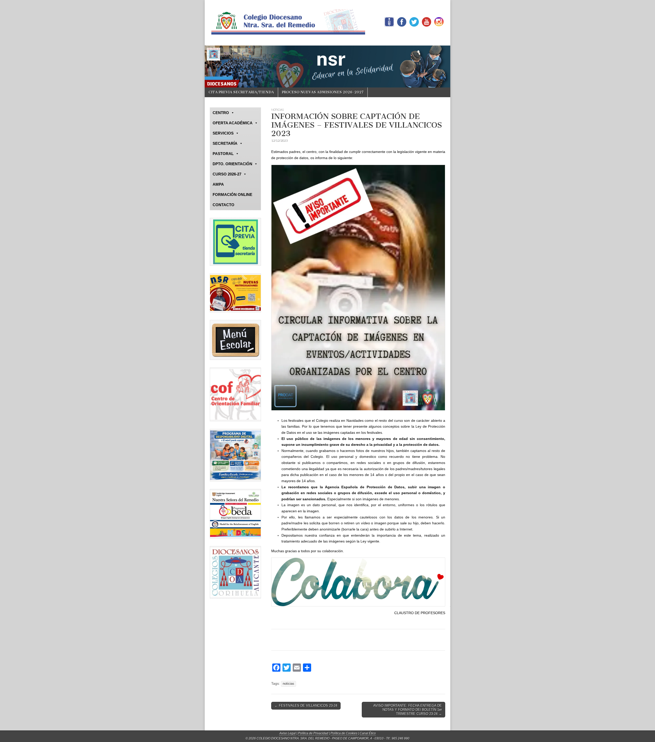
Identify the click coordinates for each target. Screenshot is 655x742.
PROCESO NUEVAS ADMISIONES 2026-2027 (323, 92)
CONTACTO (223, 205)
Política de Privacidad (313, 733)
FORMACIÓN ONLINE (232, 194)
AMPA (218, 184)
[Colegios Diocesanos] (235, 572)
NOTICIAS (277, 109)
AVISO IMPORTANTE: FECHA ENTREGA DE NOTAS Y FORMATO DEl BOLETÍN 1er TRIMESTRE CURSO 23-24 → (407, 709)
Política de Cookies (344, 733)
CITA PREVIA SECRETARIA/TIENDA (241, 92)
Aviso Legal (287, 733)
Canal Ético (368, 733)
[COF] (235, 394)
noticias (288, 683)
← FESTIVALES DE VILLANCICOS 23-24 (306, 705)
